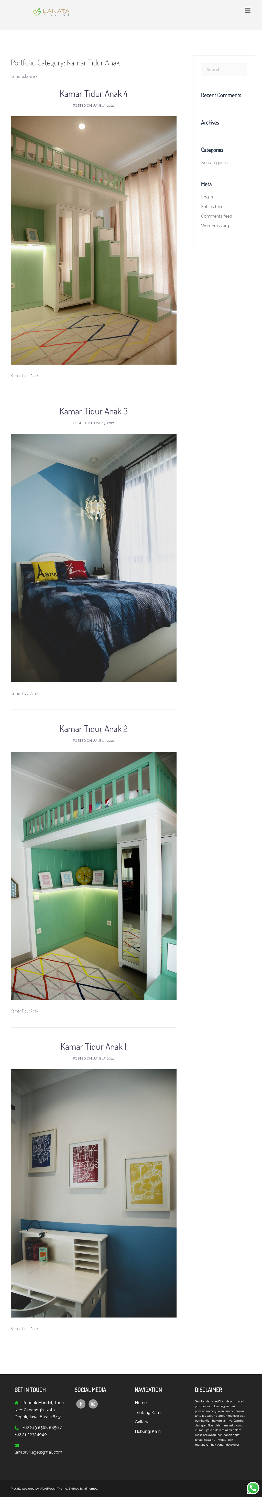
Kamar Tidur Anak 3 (93, 411)
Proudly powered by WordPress (33, 1488)
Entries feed (212, 206)
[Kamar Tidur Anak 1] (94, 1193)
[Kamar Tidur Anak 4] (94, 240)
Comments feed (216, 216)
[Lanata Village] (48, 14)
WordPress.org (215, 225)
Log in (207, 197)
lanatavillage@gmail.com (38, 1452)
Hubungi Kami (148, 1431)
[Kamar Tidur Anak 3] (94, 557)
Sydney (74, 1488)
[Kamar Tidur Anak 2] (94, 875)
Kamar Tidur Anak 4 (94, 93)
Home (141, 1402)
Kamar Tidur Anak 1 (93, 1046)
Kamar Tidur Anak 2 (93, 728)
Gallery (141, 1422)
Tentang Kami (148, 1412)
